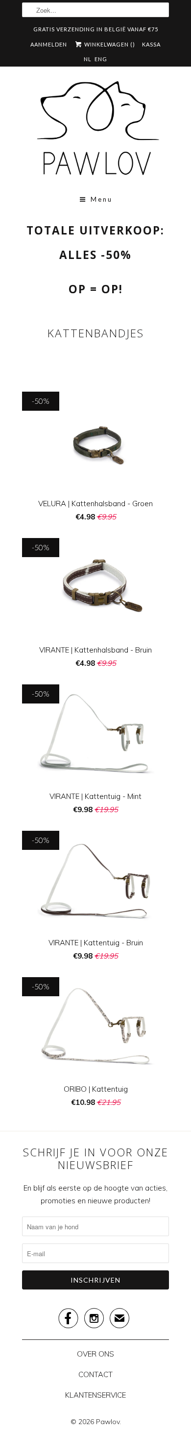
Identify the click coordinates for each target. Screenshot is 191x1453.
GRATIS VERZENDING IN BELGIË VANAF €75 (95, 29)
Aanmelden (48, 44)
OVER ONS (95, 1354)
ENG (101, 59)
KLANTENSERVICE (95, 1395)
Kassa (151, 44)
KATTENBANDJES (96, 333)
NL (88, 59)
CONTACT (95, 1374)
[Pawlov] (95, 131)
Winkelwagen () (109, 44)
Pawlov (107, 1421)
